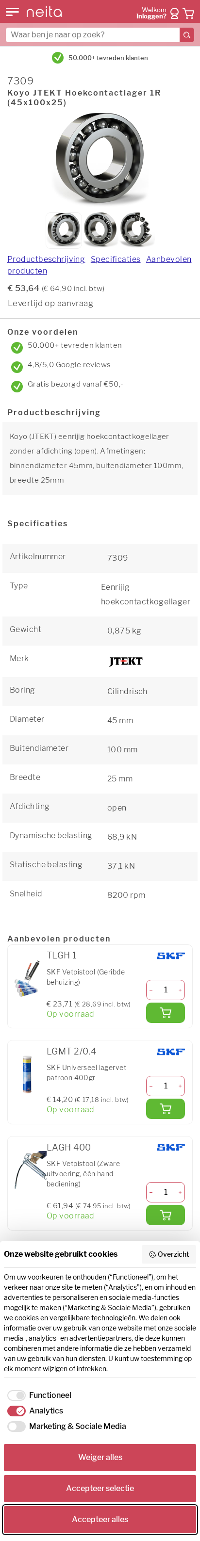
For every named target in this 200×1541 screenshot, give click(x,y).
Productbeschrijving (46, 259)
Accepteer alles (100, 1519)
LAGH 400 (69, 1147)
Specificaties (116, 259)
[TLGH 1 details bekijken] (27, 979)
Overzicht (173, 1254)
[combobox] (100, 35)
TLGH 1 (62, 955)
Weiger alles (100, 1457)
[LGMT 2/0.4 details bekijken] (27, 1074)
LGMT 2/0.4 (71, 1051)
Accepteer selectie (100, 1488)
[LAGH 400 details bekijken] (27, 1170)
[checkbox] (37, 1395)
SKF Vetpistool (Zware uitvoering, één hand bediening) (83, 1173)
